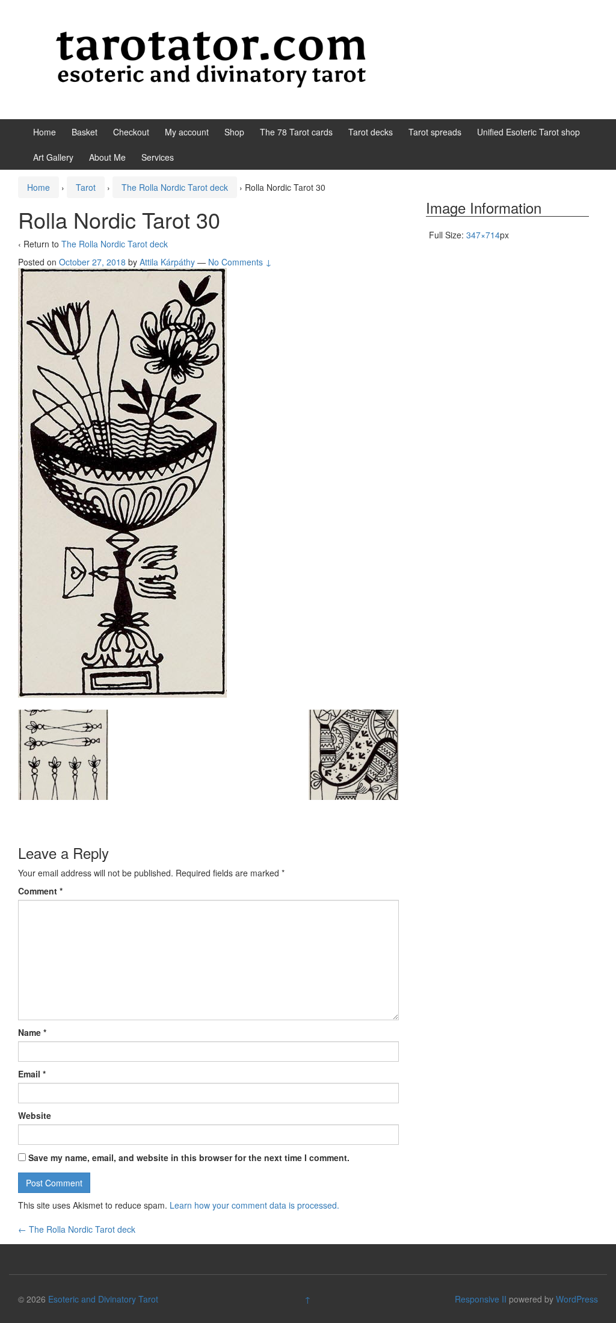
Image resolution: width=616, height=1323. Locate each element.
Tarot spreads (434, 132)
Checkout (131, 132)
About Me (107, 157)
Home (44, 132)
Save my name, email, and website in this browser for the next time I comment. (189, 1157)
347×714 (483, 235)
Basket (84, 132)
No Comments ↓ (240, 262)
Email (32, 1074)
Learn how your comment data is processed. (254, 1205)
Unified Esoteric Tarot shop (528, 132)
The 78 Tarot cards (296, 132)
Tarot (86, 187)
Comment (40, 891)
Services (157, 157)
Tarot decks (370, 132)
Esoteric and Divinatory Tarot (103, 1299)
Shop (234, 132)
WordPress (577, 1299)
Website (34, 1115)
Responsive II (481, 1299)
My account (187, 132)
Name (32, 1032)
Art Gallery (53, 157)
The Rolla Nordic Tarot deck (175, 187)
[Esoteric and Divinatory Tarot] (210, 58)
